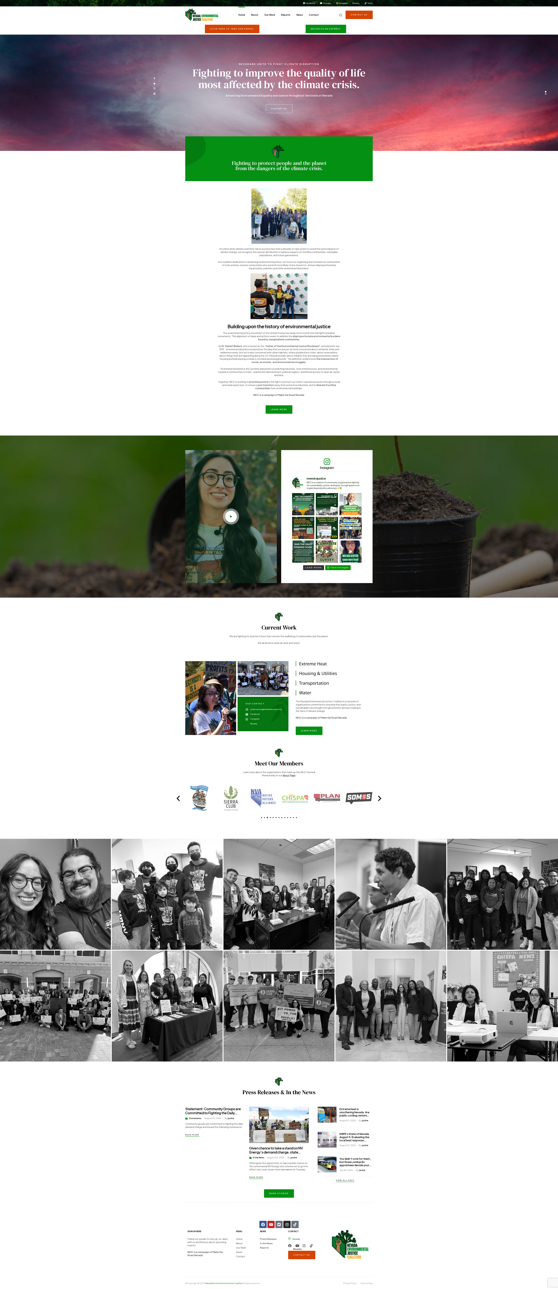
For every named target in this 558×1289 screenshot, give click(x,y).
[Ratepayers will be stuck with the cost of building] (350, 551)
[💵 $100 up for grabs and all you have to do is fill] (327, 551)
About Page (289, 775)
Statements (195, 1118)
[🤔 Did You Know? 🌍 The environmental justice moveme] (327, 504)
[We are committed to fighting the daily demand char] (327, 528)
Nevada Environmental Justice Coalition (224, 1283)
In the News (258, 1157)
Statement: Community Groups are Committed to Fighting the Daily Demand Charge (213, 1111)
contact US (279, 106)
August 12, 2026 (347, 1120)
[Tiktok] (295, 1224)
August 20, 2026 (212, 1118)
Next (379, 798)
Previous (178, 798)
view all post (345, 1180)
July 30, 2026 (346, 1170)
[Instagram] (287, 1224)
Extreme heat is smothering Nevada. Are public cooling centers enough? (354, 1112)
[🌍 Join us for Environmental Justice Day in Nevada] (350, 504)
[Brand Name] (199, 798)
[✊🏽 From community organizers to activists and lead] (303, 504)
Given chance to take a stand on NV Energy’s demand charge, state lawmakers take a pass (276, 1150)
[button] (231, 516)
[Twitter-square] (279, 1224)
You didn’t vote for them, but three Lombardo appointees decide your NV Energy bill (355, 1162)
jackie (231, 1118)
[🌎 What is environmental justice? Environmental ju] (303, 528)
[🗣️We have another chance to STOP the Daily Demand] (350, 528)
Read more (192, 1135)
